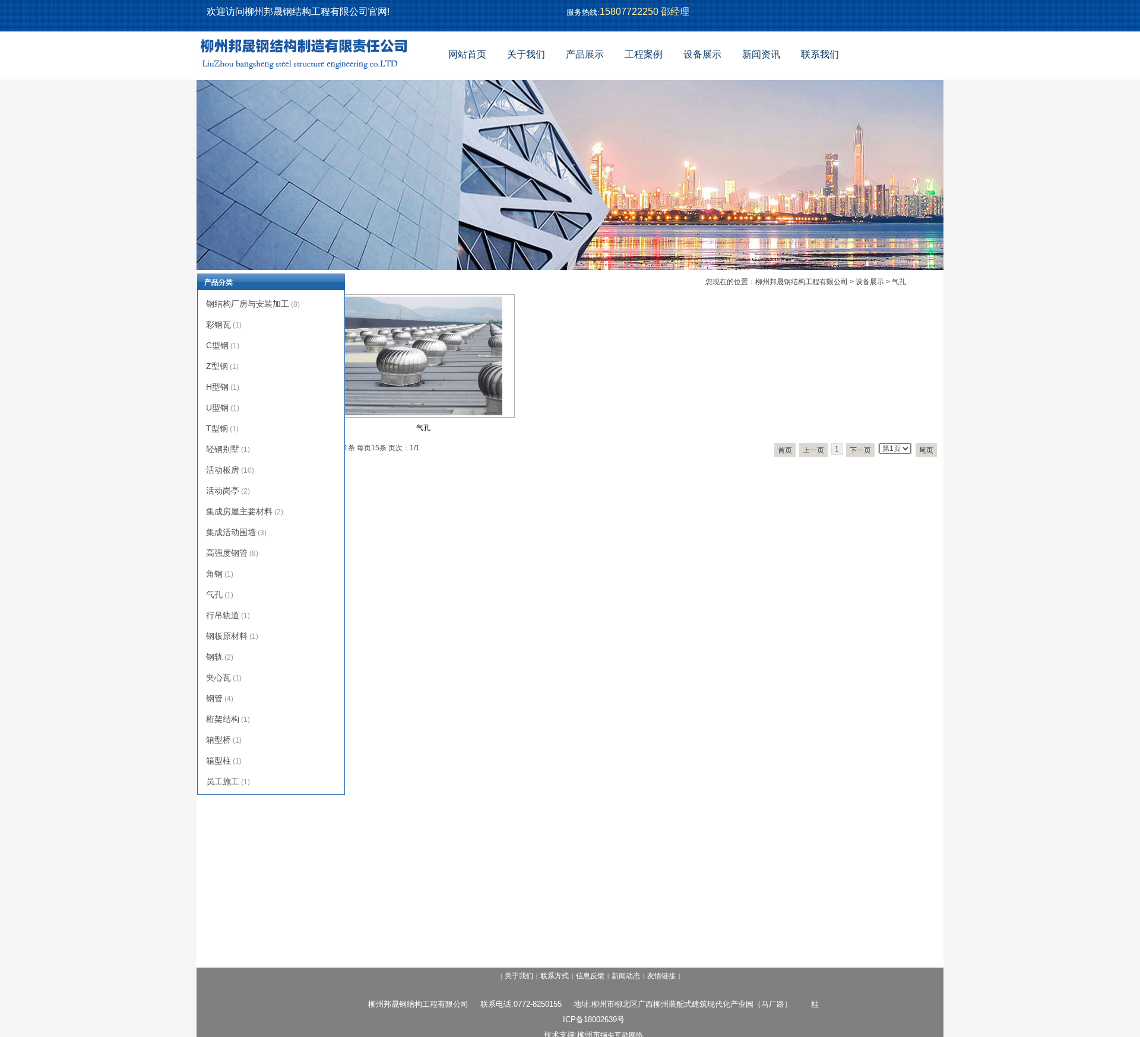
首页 (785, 450)
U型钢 (217, 407)
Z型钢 (217, 366)
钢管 (214, 698)
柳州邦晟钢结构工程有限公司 (801, 282)
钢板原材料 (227, 636)
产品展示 (585, 54)
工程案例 (644, 54)
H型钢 (217, 387)
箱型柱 (218, 760)
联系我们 (820, 54)
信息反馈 (590, 976)
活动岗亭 (222, 490)
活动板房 (222, 470)
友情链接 (661, 976)
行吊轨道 (222, 615)
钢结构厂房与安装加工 (247, 303)
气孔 (423, 428)
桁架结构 (222, 719)
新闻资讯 (761, 54)
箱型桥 (218, 740)
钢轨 (214, 656)
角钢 (214, 573)
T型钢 (217, 428)
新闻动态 (626, 976)
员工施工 (222, 781)
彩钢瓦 (218, 324)
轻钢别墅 (222, 449)
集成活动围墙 (231, 532)
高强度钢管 (227, 553)
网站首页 (467, 54)
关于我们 (526, 54)
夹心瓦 (218, 677)
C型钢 (217, 345)
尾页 (926, 450)
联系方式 (554, 976)
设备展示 (702, 54)
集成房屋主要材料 (239, 511)
